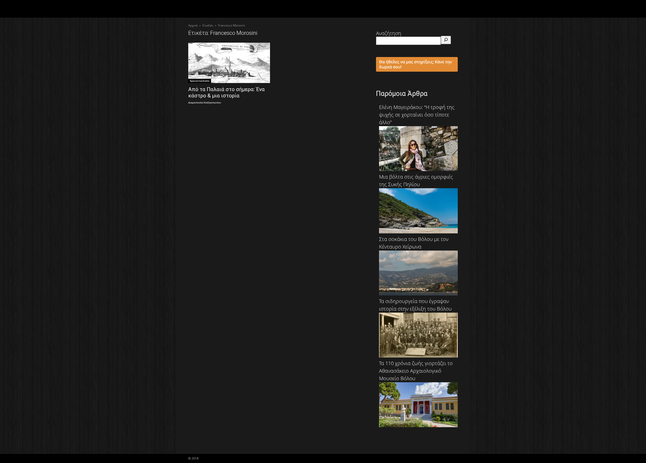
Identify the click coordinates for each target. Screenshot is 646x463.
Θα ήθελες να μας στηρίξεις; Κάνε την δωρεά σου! (415, 64)
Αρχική (193, 25)
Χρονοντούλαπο (199, 81)
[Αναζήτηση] (446, 40)
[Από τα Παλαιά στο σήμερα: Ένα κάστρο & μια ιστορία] (229, 63)
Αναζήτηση (388, 33)
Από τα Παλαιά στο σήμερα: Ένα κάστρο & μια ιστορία (226, 92)
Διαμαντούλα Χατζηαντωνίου (204, 102)
